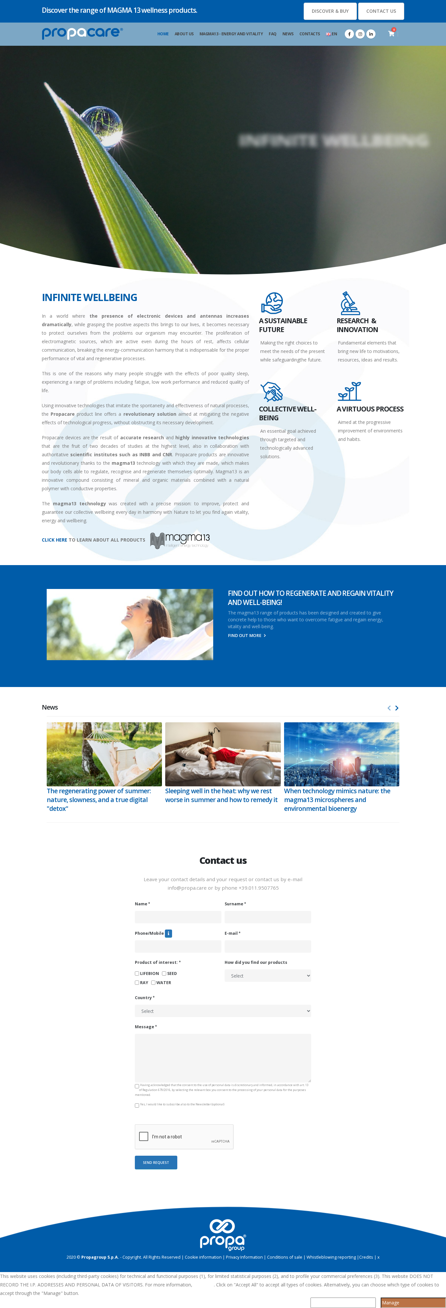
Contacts (309, 34)
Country (143, 997)
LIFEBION (150, 973)
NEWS (288, 34)
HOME (163, 34)
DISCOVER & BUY (330, 11)
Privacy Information (244, 1257)
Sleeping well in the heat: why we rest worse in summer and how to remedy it (221, 795)
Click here (204, 1285)
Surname (234, 904)
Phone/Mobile (149, 933)
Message (144, 1027)
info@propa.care (187, 887)
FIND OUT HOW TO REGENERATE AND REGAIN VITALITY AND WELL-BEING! (310, 598)
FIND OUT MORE (245, 635)
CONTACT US (381, 11)
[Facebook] (349, 34)
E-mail (231, 933)
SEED (172, 973)
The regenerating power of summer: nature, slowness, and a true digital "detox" (99, 799)
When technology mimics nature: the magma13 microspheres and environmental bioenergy (337, 799)
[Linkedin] (370, 34)
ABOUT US (184, 34)
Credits (366, 1257)
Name (141, 904)
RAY (144, 983)
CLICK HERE (54, 540)
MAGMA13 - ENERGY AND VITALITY (231, 34)
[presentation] (389, 708)
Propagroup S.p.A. (100, 1257)
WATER (164, 983)
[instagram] (360, 34)
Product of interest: (156, 962)
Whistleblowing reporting (331, 1257)
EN (334, 34)
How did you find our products (256, 962)
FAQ (273, 34)
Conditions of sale (284, 1257)
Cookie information (203, 1257)
